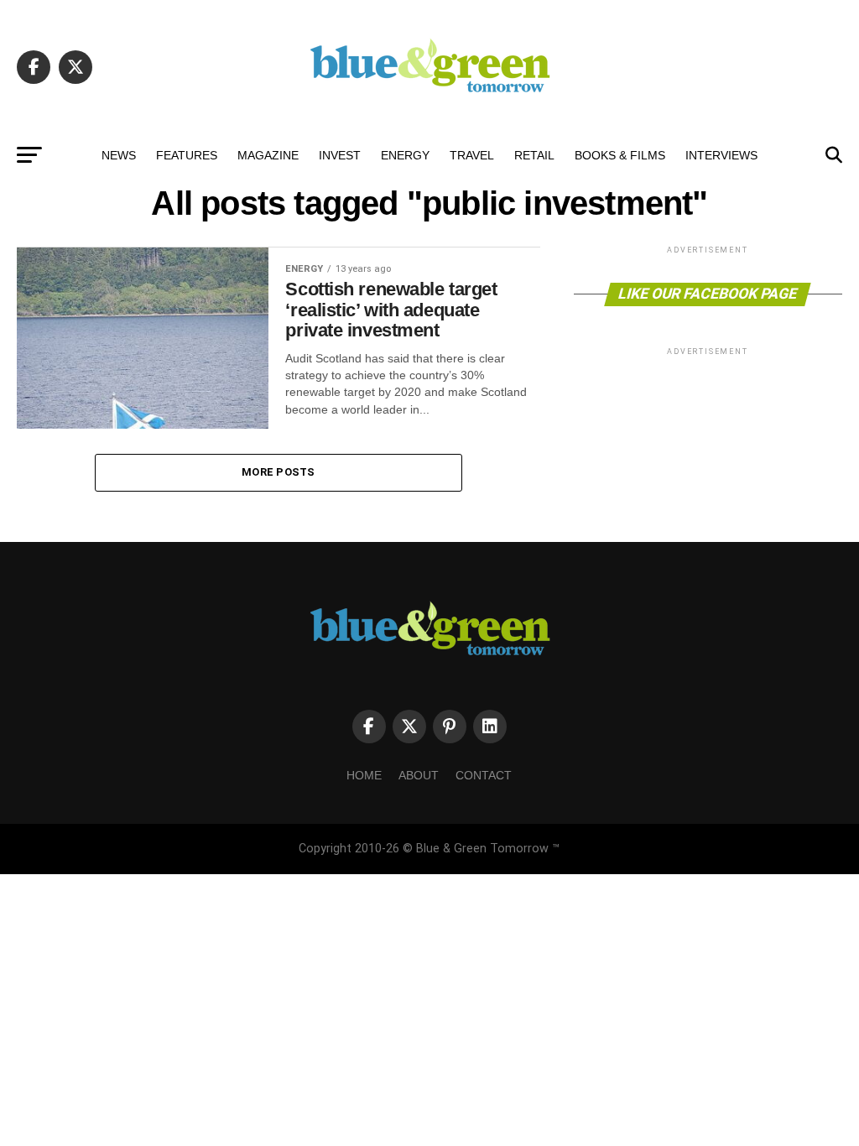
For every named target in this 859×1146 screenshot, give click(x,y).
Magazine (268, 155)
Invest (340, 155)
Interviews (721, 155)
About (418, 775)
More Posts (278, 472)
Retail (534, 155)
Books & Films (620, 155)
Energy (405, 155)
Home (364, 775)
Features (186, 155)
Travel (472, 155)
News (119, 155)
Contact (484, 775)
